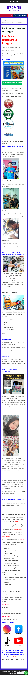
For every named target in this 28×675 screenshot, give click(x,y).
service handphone (22, 15)
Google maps (6, 616)
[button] (2, 15)
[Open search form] (11, 15)
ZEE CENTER (14, 7)
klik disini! (22, 539)
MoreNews (10, 673)
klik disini (15, 657)
